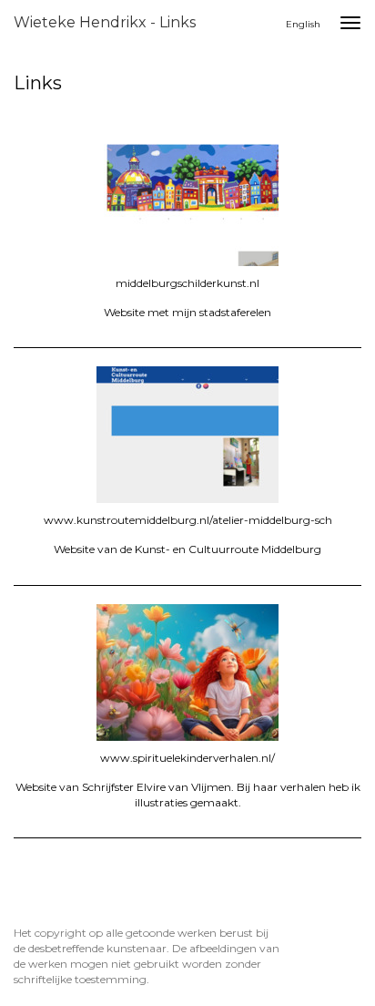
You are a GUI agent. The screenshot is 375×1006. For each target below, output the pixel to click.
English (303, 24)
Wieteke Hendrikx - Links (105, 22)
